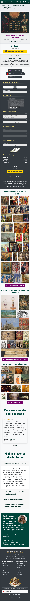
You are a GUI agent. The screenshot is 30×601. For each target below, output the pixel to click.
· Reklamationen (5, 572)
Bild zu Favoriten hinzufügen (16, 74)
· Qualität (18, 567)
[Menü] (1, 2)
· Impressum (5, 565)
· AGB (3, 567)
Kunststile (9, 5)
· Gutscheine (18, 572)
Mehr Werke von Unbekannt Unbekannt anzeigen (15, 359)
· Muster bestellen (20, 574)
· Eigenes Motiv (19, 563)
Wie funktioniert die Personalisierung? (15, 464)
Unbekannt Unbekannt (7, 7)
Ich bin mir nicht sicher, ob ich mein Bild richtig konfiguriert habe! (14, 506)
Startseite (3, 5)
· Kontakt (4, 563)
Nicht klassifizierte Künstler (18, 5)
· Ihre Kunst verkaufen (20, 565)
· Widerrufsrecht (5, 570)
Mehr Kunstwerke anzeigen (15, 402)
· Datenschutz (5, 569)
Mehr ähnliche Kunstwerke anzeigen (15, 285)
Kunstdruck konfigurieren (16, 51)
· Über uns (4, 574)
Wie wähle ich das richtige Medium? (14, 499)
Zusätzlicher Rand (6, 90)
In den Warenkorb (16, 172)
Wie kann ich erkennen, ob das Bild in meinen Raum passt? (14, 493)
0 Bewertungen (18, 76)
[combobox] (15, 92)
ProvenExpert (12, 439)
